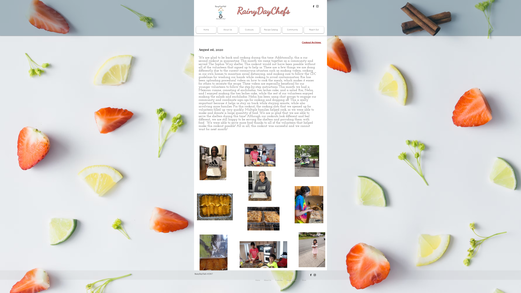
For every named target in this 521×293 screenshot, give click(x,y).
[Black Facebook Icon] (313, 6)
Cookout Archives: (311, 42)
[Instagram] (317, 6)
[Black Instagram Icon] (314, 274)
